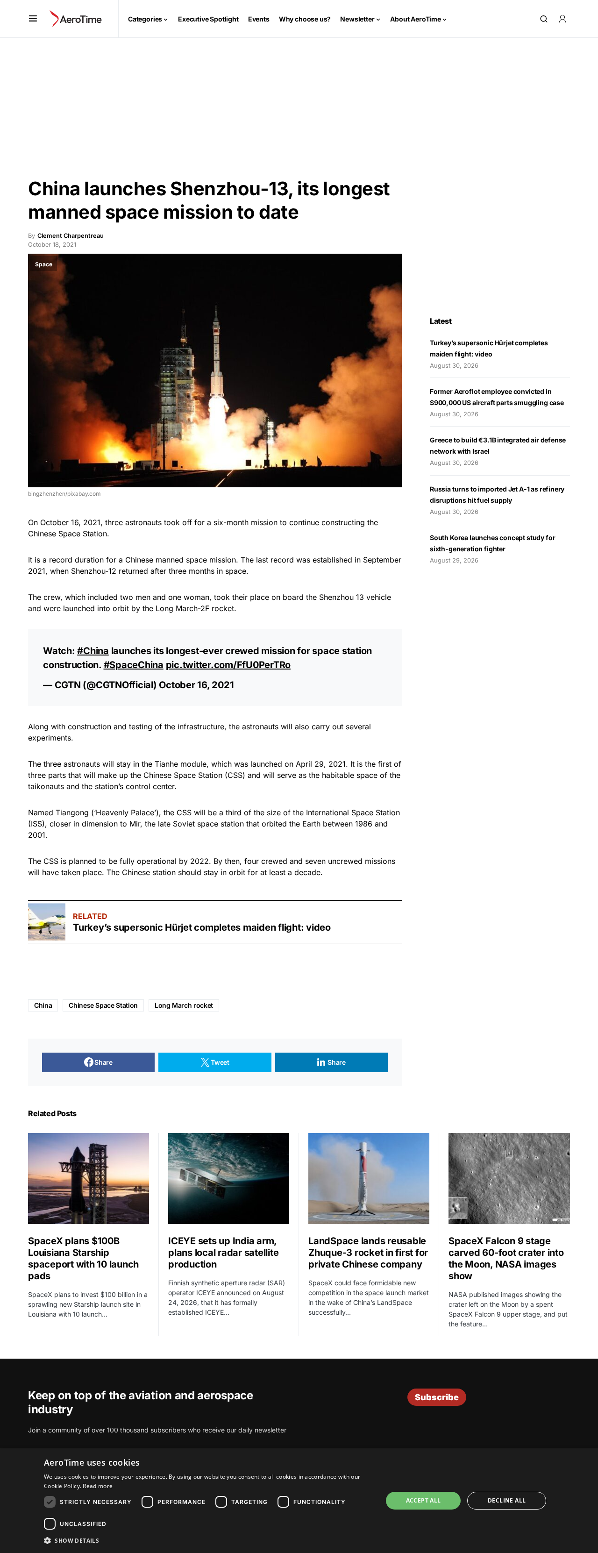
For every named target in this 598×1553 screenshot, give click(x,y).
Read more (98, 1486)
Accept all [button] (423, 1500)
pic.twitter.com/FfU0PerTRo (228, 664)
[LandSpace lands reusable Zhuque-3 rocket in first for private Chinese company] (368, 1178)
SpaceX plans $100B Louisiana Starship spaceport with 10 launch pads (83, 1258)
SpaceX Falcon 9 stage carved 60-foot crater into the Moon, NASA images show (506, 1258)
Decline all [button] (507, 1500)
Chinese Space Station (103, 1005)
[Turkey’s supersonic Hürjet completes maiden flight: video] (46, 921)
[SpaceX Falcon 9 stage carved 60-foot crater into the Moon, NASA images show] (509, 1178)
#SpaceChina (134, 664)
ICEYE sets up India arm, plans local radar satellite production (223, 1252)
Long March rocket (184, 1005)
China (43, 1005)
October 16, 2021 (196, 685)
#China (93, 650)
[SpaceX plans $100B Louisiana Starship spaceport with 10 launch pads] (88, 1178)
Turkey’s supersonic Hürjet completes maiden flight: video (202, 927)
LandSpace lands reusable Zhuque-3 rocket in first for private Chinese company (368, 1252)
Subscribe (437, 1397)
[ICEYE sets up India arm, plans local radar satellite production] (228, 1178)
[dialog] (299, 1500)
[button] (33, 18)
